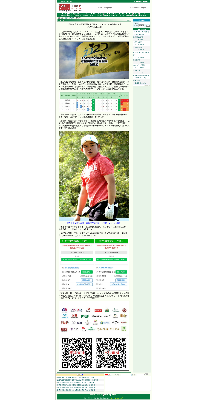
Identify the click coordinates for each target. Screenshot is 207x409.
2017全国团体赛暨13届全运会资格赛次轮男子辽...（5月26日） (76, 390)
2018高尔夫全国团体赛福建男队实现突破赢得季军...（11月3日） (77, 377)
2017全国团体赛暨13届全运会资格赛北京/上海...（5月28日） (76, 382)
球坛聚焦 (72, 18)
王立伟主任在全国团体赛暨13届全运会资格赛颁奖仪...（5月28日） (78, 380)
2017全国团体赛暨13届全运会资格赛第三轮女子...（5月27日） (76, 387)
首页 (66, 18)
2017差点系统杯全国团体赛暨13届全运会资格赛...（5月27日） (76, 385)
